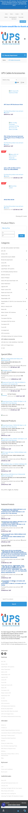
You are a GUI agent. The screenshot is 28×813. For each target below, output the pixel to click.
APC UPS (3, 251)
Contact (17, 14)
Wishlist (6, 17)
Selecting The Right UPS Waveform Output (12, 796)
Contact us (4, 727)
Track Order (21, 17)
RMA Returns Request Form (8, 748)
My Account (14, 18)
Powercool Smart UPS (6, 292)
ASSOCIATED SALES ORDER (8, 257)
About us (3, 725)
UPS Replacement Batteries (8, 706)
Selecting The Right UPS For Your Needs (11, 788)
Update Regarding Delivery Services (10, 730)
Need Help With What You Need (9, 711)
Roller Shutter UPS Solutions (8, 312)
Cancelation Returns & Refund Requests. (11, 733)
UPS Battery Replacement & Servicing (11, 716)
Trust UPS (3, 327)
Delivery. (3, 751)
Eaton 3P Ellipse (5, 277)
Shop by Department (10, 55)
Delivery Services (5, 274)
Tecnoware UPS (5, 324)
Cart (2, 766)
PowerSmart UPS (5, 295)
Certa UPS (3, 263)
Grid (17, 82)
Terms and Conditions (7, 769)
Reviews (24, 803)
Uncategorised (5, 330)
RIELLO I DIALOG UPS (6, 306)
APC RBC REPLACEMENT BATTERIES (10, 248)
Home (6, 14)
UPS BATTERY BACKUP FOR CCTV (9, 783)
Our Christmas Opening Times (9, 746)
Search (14, 604)
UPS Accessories (5, 333)
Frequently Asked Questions (8, 738)
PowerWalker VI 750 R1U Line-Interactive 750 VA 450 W (13, 302)
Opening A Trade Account (8, 735)
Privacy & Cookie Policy (7, 743)
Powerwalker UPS (5, 298)
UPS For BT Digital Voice (7, 345)
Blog (2, 758)
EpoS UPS (3, 780)
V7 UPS (3, 348)
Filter (21, 235)
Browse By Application (7, 260)
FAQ (22, 14)
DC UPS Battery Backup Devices (9, 271)
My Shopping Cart (13, 17)
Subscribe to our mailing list (8, 793)
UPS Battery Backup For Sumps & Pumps (11, 336)
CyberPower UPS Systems (7, 268)
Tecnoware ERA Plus (6, 318)
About (11, 14)
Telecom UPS (4, 785)
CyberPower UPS (5, 265)
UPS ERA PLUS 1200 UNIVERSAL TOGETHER (12, 342)
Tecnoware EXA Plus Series (8, 321)
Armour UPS (4, 254)
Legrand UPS (4, 286)
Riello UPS (3, 309)
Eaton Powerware (5, 283)
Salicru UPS (4, 315)
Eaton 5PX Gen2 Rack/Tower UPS (9, 280)
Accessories (4, 701)
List (23, 82)
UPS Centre (6, 803)
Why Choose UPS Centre (7, 791)
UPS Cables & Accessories (8, 339)
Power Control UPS (6, 289)
